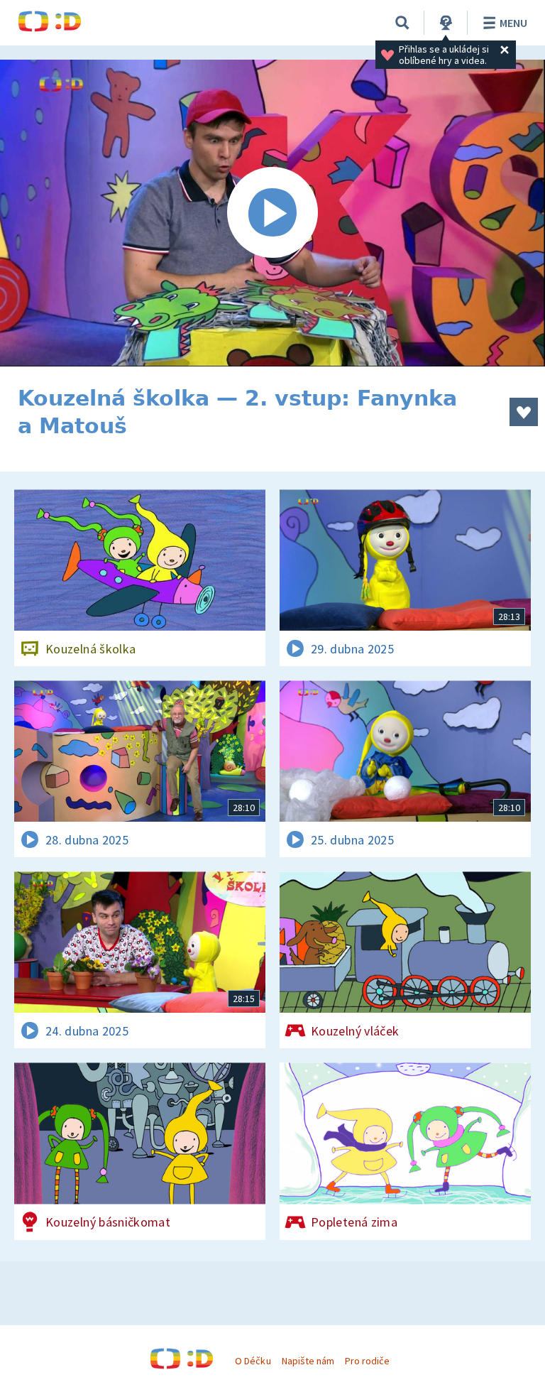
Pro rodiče (367, 1360)
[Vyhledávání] (402, 22)
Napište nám (308, 1360)
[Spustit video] (272, 213)
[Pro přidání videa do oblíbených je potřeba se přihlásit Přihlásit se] (524, 412)
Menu (513, 23)
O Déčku (252, 1360)
